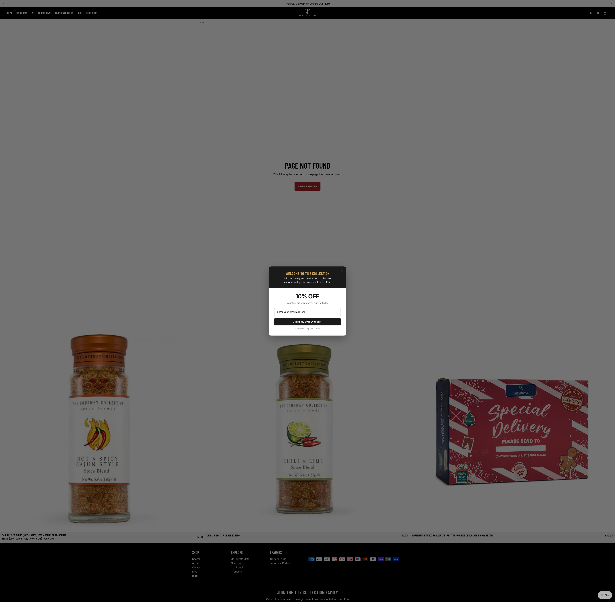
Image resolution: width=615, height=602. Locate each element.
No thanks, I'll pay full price (307, 329)
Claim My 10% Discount (307, 321)
